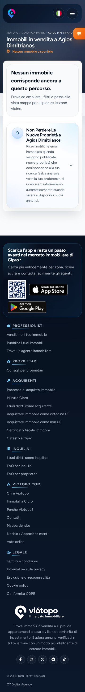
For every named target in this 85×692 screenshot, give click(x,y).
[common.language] (58, 13)
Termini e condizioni (22, 561)
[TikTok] (64, 659)
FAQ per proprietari (22, 474)
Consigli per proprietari (25, 370)
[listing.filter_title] (79, 33)
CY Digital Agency (19, 684)
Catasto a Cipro (19, 438)
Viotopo (12, 32)
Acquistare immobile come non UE (34, 422)
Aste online (15, 542)
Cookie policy (17, 585)
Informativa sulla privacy (26, 569)
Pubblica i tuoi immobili (25, 343)
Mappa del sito (18, 525)
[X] (42, 659)
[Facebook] (20, 659)
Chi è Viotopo (18, 493)
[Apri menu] (72, 13)
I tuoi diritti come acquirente (29, 406)
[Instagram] (31, 659)
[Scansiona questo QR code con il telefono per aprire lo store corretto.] (17, 289)
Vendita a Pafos (33, 32)
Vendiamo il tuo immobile (27, 334)
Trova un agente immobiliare (29, 351)
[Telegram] (53, 659)
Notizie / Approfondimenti (27, 534)
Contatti (13, 517)
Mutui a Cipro (17, 398)
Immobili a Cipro (20, 501)
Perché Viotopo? (20, 509)
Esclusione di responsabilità (28, 577)
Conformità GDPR (21, 593)
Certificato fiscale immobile (28, 430)
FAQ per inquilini (19, 466)
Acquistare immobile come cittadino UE (38, 414)
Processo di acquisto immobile (31, 390)
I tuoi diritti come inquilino (27, 458)
